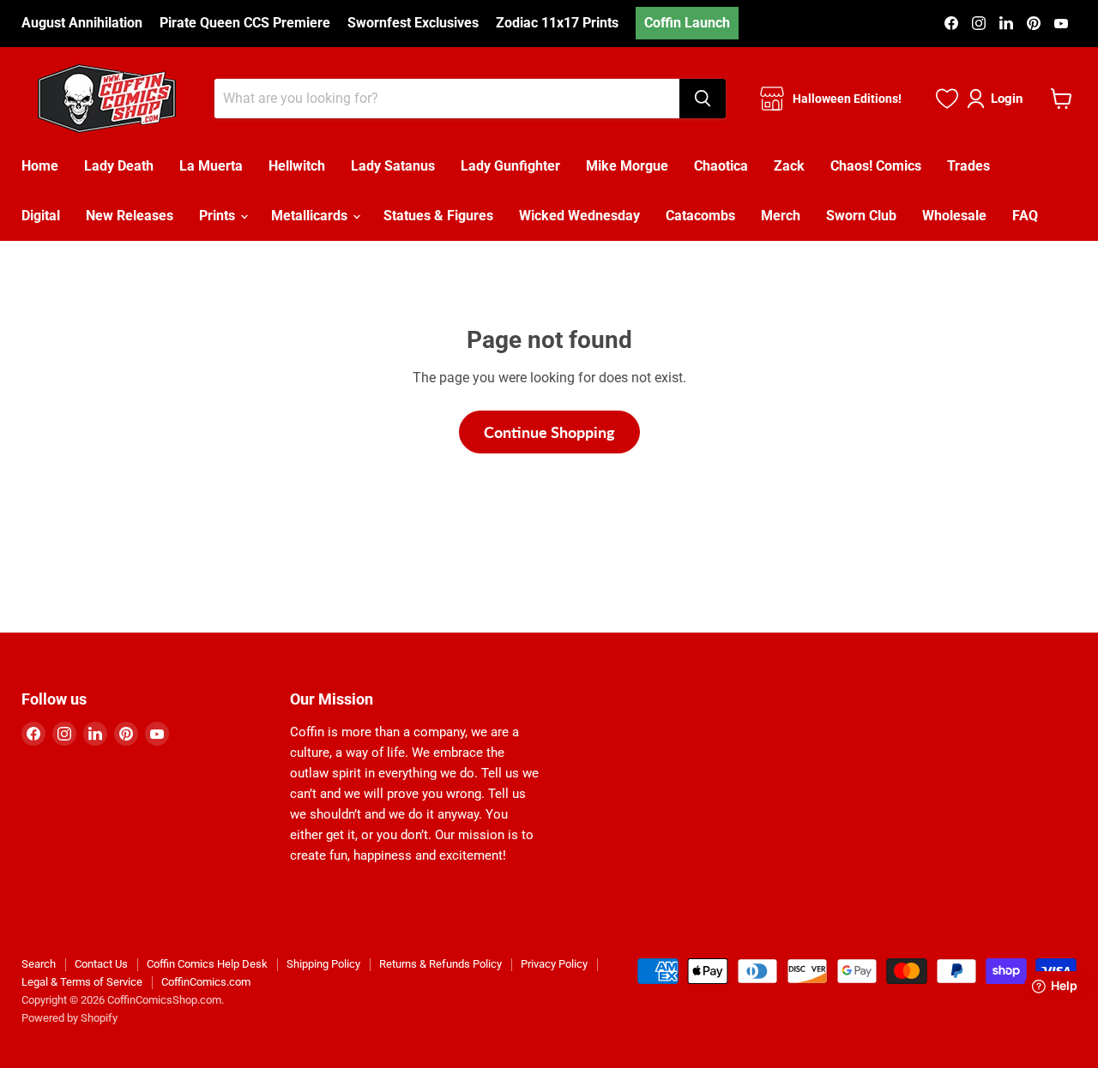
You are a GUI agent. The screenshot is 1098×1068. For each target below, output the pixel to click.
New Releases (129, 215)
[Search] (702, 98)
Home (39, 166)
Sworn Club (861, 215)
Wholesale (954, 215)
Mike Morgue (627, 166)
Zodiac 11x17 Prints (557, 23)
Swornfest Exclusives (413, 23)
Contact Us (101, 963)
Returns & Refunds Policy (440, 963)
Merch (780, 215)
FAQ (1025, 215)
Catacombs (700, 215)
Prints (218, 215)
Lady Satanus (393, 166)
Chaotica (721, 166)
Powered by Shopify (69, 1017)
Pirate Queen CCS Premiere (245, 23)
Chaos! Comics (875, 166)
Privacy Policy (554, 963)
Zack (789, 166)
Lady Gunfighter (510, 166)
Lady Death (119, 166)
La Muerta (211, 166)
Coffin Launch (687, 23)
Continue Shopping (549, 432)
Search (38, 963)
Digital (40, 215)
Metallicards (311, 215)
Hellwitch (296, 166)
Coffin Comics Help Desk (207, 963)
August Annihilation (81, 23)
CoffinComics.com (205, 981)
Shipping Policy (323, 963)
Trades (968, 166)
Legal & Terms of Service (81, 981)
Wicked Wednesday (579, 215)
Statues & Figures (438, 215)
